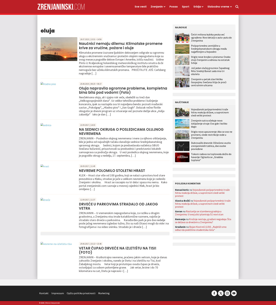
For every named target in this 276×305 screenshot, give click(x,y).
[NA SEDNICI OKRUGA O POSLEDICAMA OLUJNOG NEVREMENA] (46, 124)
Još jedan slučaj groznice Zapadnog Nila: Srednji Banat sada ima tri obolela (210, 71)
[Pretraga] (237, 6)
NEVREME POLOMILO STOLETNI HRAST (112, 170)
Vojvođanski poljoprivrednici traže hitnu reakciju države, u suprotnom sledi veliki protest (210, 112)
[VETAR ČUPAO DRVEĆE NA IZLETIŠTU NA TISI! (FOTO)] (56, 243)
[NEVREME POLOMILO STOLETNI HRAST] (45, 166)
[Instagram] (227, 292)
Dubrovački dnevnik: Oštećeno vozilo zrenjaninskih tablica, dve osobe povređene (211, 146)
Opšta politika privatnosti (81, 293)
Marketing (104, 293)
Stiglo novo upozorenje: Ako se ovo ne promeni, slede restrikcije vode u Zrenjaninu (211, 134)
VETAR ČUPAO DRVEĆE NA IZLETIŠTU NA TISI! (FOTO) (117, 250)
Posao (173, 6)
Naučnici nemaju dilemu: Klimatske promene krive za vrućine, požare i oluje (120, 45)
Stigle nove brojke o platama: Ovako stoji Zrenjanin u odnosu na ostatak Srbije (210, 59)
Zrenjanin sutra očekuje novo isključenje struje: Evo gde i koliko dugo (209, 123)
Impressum (57, 293)
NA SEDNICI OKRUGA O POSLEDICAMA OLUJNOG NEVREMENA (121, 131)
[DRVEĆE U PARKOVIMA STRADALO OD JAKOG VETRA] (45, 199)
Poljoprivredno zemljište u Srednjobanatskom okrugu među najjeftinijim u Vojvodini (209, 48)
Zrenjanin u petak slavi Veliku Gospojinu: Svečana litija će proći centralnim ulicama (208, 82)
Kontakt (44, 293)
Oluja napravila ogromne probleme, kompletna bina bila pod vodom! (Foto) (123, 90)
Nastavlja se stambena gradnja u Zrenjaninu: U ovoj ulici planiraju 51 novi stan (199, 213)
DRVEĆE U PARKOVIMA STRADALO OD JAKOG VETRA (118, 206)
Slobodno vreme (218, 6)
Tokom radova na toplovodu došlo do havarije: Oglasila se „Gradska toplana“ (211, 157)
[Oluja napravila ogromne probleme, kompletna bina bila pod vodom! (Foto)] (48, 83)
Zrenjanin (157, 6)
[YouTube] (234, 292)
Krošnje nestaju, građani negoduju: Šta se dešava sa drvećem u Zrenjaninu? (203, 221)
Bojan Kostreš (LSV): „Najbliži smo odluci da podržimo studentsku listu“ (200, 228)
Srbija (197, 6)
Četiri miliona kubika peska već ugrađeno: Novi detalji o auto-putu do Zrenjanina (211, 37)
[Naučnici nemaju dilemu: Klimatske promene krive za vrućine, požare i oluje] (59, 48)
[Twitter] (221, 292)
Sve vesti (140, 6)
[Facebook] (214, 292)
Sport (185, 6)
